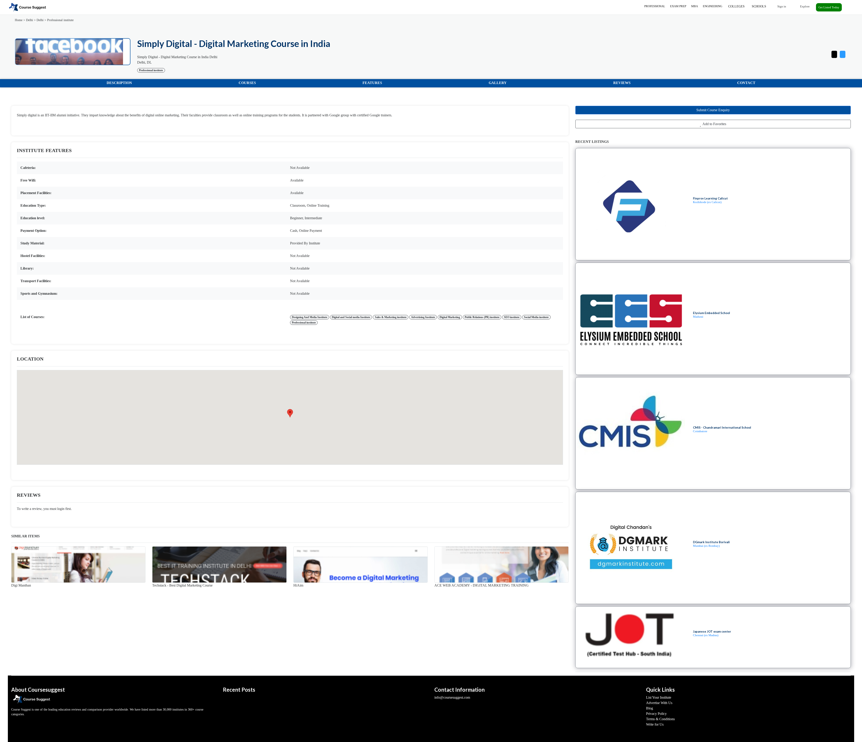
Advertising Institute (423, 317)
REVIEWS (622, 83)
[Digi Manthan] (78, 565)
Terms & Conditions (660, 719)
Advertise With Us (659, 703)
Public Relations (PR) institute (482, 317)
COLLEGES (736, 6)
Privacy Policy (656, 713)
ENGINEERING (712, 6)
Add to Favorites (714, 124)
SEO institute (511, 317)
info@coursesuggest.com (452, 697)
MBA (694, 6)
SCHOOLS (759, 6)
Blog (649, 708)
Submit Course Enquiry (713, 110)
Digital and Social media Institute (351, 317)
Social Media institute (536, 317)
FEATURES (372, 83)
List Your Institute (658, 697)
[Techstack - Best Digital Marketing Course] (219, 565)
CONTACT (746, 83)
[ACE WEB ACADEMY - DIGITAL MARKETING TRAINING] (501, 565)
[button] (842, 53)
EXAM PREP (678, 6)
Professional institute (60, 20)
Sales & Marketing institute (391, 317)
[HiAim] (360, 565)
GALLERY (498, 83)
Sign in (781, 6)
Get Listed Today (828, 7)
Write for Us (655, 724)
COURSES (247, 83)
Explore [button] (804, 6)
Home (18, 20)
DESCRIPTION (119, 83)
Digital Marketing (450, 317)
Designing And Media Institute (309, 317)
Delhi (29, 20)
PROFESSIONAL (654, 6)
